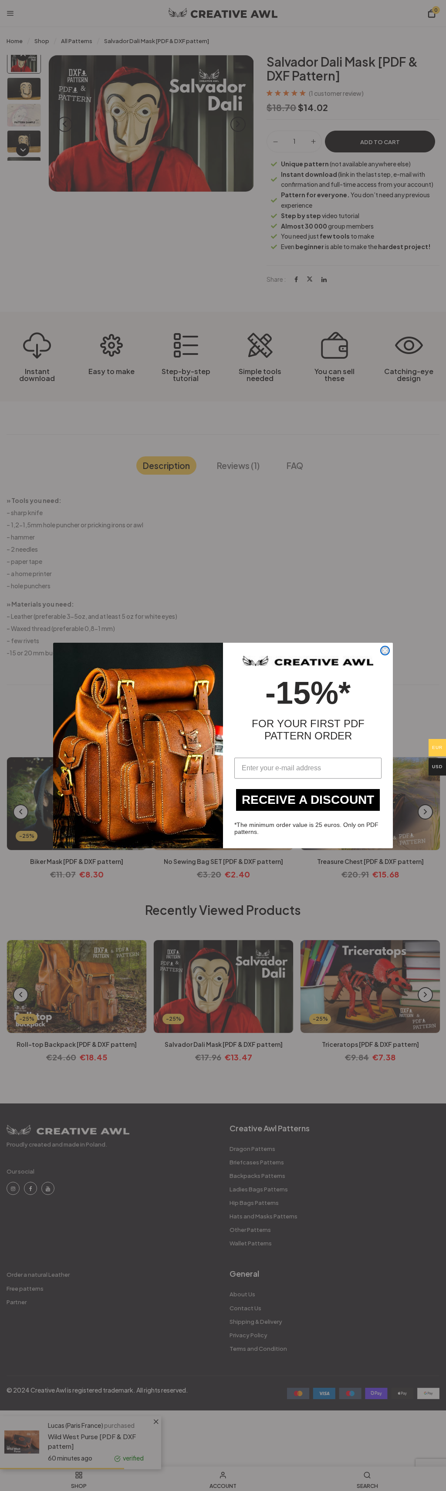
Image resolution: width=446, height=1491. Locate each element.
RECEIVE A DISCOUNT (308, 799)
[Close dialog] (385, 650)
